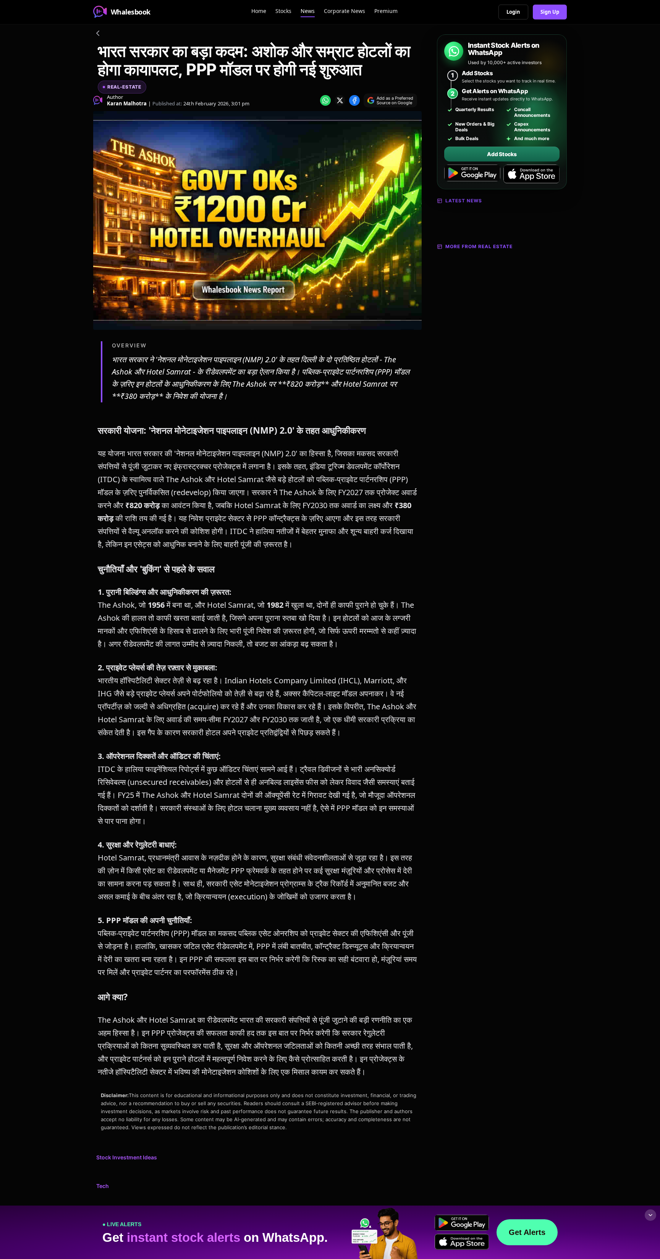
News (308, 11)
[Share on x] (340, 100)
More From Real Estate (479, 246)
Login (513, 11)
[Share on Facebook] (354, 100)
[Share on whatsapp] (325, 100)
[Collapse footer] (650, 1215)
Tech (102, 1186)
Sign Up (549, 11)
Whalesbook (130, 11)
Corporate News (344, 11)
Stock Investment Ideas (126, 1157)
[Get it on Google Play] (472, 174)
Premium (386, 11)
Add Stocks (501, 154)
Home (258, 11)
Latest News (463, 200)
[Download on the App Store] (531, 174)
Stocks (283, 11)
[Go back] (97, 34)
